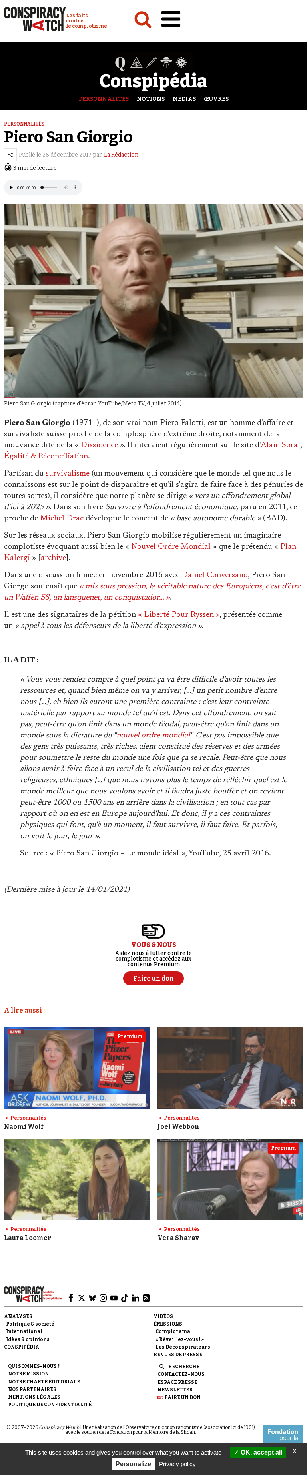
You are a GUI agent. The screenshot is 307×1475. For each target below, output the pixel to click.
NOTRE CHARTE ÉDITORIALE (44, 1382)
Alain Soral (280, 445)
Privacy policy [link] (177, 1464)
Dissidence (99, 445)
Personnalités (104, 99)
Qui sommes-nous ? (34, 1366)
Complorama (172, 1331)
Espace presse (177, 1382)
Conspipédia (21, 1347)
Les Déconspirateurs (182, 1347)
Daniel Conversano (214, 575)
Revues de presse (178, 1354)
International (24, 1331)
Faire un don (183, 1397)
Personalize (133, 1464)
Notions (151, 99)
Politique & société (30, 1324)
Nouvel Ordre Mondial (171, 547)
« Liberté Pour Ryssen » (178, 615)
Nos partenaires (32, 1389)
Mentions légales (34, 1397)
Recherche (183, 1366)
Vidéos (163, 1316)
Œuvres (216, 99)
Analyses (18, 1316)
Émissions (168, 1324)
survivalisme (68, 474)
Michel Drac (62, 518)
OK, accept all (260, 1452)
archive (53, 558)
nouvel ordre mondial (153, 735)
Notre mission (28, 1374)
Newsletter (175, 1390)
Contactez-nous (181, 1374)
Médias (184, 99)
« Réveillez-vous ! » (179, 1339)
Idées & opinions (28, 1339)
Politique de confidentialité (50, 1404)
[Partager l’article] (10, 154)
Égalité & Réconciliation (46, 456)
